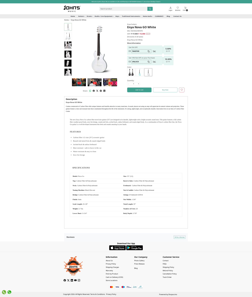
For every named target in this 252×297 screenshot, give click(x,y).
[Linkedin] (71, 280)
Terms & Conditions (97, 294)
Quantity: (130, 80)
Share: (85, 91)
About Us (109, 261)
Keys (117, 16)
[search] (150, 9)
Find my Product (112, 274)
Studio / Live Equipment (104, 16)
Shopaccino (172, 294)
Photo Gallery (139, 261)
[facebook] (93, 91)
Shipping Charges (112, 267)
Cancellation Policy (170, 274)
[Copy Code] (148, 51)
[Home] (72, 8)
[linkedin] (104, 91)
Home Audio (147, 16)
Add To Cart (139, 90)
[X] (68, 280)
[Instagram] (79, 280)
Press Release (139, 264)
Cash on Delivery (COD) (114, 277)
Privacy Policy (111, 264)
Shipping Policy (168, 267)
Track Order (167, 277)
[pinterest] (101, 91)
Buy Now (165, 90)
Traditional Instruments (131, 16)
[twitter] (97, 91)
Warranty (109, 270)
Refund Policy (168, 270)
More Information (134, 43)
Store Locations (111, 280)
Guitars (81, 16)
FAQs (165, 264)
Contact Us (177, 16)
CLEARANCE (159, 16)
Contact (166, 261)
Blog (168, 16)
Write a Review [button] (180, 237)
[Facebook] (64, 280)
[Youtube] (75, 280)
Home (73, 16)
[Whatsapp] (90, 91)
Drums (89, 16)
